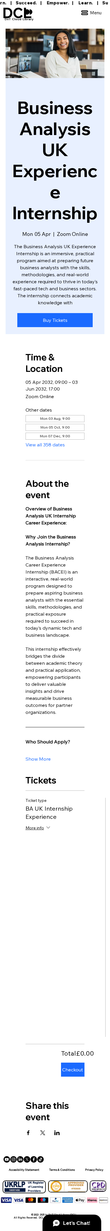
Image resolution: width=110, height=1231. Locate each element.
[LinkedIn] (20, 1159)
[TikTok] (40, 1159)
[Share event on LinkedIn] (57, 1132)
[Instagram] (13, 1159)
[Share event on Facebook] (28, 1132)
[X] (27, 1159)
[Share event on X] (42, 1132)
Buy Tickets (55, 320)
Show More (38, 759)
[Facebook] (34, 1159)
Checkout (72, 1070)
